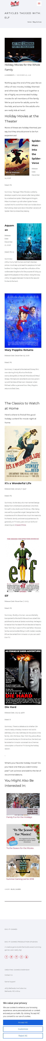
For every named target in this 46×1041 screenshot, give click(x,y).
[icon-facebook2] (7, 957)
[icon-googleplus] (22, 957)
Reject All (23, 1036)
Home (29, 22)
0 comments (9, 75)
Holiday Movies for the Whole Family (22, 67)
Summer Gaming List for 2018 (20, 879)
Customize (23, 1029)
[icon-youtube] (26, 957)
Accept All (23, 1022)
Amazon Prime (20, 525)
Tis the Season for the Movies (20, 848)
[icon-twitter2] (12, 957)
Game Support (10, 982)
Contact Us (9, 975)
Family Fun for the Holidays (19, 817)
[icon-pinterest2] (17, 957)
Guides (18, 889)
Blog (12, 889)
